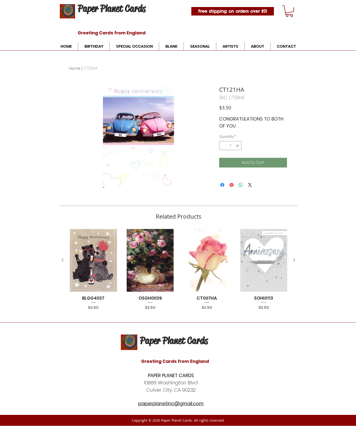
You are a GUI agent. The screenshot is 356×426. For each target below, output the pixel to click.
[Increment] (238, 145)
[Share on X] (250, 185)
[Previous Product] (63, 260)
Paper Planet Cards (112, 8)
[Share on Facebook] (222, 185)
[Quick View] (93, 260)
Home (74, 68)
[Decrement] (223, 145)
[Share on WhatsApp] (241, 185)
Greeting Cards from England (112, 33)
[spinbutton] (230, 145)
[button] (289, 11)
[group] (178, 270)
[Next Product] (294, 260)
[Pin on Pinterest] (231, 185)
